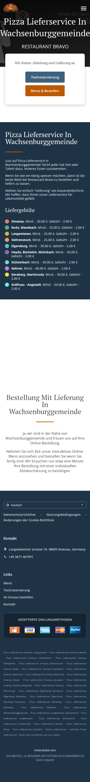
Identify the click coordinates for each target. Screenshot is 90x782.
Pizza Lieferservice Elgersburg (46, 696)
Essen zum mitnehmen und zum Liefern (39, 734)
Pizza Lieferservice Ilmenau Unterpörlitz (28, 657)
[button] (84, 8)
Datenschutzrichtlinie (19, 514)
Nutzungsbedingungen (64, 514)
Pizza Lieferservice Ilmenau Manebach (42, 668)
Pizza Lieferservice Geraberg (45, 701)
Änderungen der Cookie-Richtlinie (28, 520)
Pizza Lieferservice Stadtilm (27, 729)
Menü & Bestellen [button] (45, 91)
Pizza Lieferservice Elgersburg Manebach (41, 690)
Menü (7, 583)
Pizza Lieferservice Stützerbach (57, 718)
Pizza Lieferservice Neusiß (48, 723)
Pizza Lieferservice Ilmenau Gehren (68, 652)
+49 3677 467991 (21, 557)
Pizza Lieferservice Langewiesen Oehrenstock (54, 712)
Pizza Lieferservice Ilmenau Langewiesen (25, 652)
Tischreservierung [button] (45, 77)
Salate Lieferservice (56, 729)
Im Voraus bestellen (18, 597)
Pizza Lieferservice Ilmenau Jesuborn (43, 679)
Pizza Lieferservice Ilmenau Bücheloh (45, 674)
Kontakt (9, 604)
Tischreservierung (16, 590)
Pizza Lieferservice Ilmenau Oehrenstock (41, 663)
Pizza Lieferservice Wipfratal (38, 707)
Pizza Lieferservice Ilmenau (49, 685)
